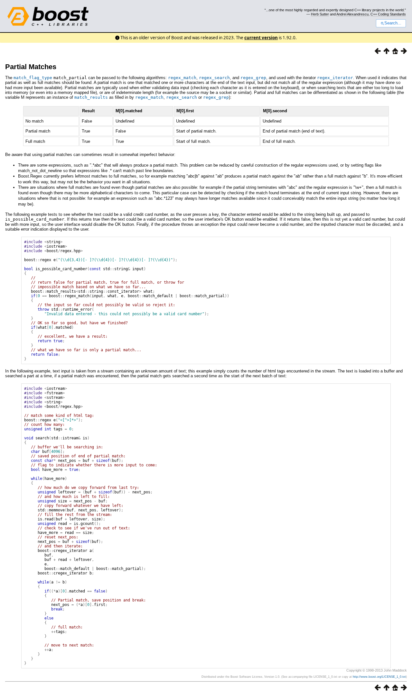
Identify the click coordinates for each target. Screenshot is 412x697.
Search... (392, 23)
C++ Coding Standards (388, 14)
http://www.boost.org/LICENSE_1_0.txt (379, 676)
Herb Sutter (320, 14)
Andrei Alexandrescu (352, 14)
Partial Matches (30, 67)
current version (261, 38)
